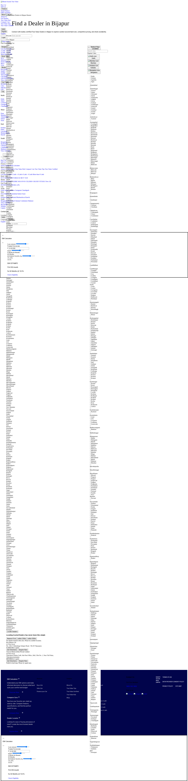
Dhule (93, 239)
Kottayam (94, 404)
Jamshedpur (93, 353)
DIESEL (3, 88)
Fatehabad (94, 260)
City (7, 40)
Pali (92, 514)
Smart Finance (5, 11)
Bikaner (93, 182)
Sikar (92, 620)
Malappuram (94, 436)
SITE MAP (178, 686)
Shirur (93, 616)
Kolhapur (94, 396)
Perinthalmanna (94, 533)
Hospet (93, 321)
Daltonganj (94, 224)
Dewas (93, 235)
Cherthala (94, 207)
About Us (4, 17)
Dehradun (94, 231)
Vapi (92, 692)
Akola (93, 96)
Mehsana (94, 449)
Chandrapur (93, 200)
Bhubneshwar (5, 133)
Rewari (93, 576)
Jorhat (93, 366)
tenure (9, 251)
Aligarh (93, 99)
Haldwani (94, 297)
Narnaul (93, 491)
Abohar (93, 78)
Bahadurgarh (94, 724)
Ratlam (93, 570)
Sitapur (93, 627)
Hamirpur (94, 299)
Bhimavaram (94, 168)
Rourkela (94, 583)
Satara (93, 600)
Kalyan (93, 374)
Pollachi (93, 535)
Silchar (93, 622)
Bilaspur (93, 184)
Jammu (93, 348)
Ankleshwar (93, 117)
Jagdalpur (94, 339)
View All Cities (5, 151)
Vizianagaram (94, 710)
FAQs (68, 698)
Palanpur (94, 512)
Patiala (93, 526)
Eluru (92, 247)
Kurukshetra (93, 415)
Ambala (93, 103)
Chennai (3, 145)
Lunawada (94, 424)
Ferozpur (94, 752)
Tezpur (93, 655)
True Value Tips (6, 24)
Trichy (93, 676)
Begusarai (94, 150)
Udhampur (94, 682)
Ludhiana (94, 422)
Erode (93, 251)
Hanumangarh (94, 302)
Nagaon (93, 477)
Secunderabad (94, 606)
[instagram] (138, 694)
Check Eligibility (12, 275)
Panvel (93, 521)
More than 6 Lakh (38, 174)
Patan (92, 523)
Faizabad (94, 254)
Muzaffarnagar (94, 470)
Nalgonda (94, 484)
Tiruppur (93, 673)
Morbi (93, 459)
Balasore (93, 129)
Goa (92, 274)
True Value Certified (7, 25)
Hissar (93, 314)
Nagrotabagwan (95, 742)
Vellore (93, 697)
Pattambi (93, 530)
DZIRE (3, 73)
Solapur (93, 634)
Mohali (93, 456)
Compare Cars (5, 22)
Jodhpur (93, 364)
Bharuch (93, 159)
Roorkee (93, 579)
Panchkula (94, 517)
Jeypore (93, 357)
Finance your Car (42, 691)
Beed (92, 149)
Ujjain (93, 685)
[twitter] (144, 694)
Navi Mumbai (92, 495)
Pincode (8, 36)
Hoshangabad (94, 318)
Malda (93, 438)
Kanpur (93, 378)
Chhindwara (93, 210)
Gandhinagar (94, 269)
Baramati (94, 136)
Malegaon (94, 440)
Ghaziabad (94, 272)
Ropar (93, 581)
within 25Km (22, 639)
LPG (2, 89)
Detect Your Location (95, 48)
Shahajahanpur (94, 611)
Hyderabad (4, 144)
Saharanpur (94, 588)
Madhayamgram (95, 427)
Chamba (93, 727)
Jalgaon (93, 344)
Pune (2, 113)
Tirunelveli (94, 669)
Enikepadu (94, 249)
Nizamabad (94, 505)
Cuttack (93, 223)
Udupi (93, 683)
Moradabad (94, 457)
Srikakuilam (93, 646)
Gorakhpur (94, 281)
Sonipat (93, 636)
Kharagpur (94, 389)
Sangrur (93, 597)
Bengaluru (4, 142)
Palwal (93, 516)
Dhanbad (94, 237)
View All (3, 80)
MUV (3, 63)
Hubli (93, 327)
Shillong (93, 613)
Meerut (93, 447)
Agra (92, 81)
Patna (2, 129)
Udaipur (93, 680)
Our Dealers (4, 18)
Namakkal (94, 486)
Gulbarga (94, 371)
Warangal (94, 712)
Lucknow (4, 102)
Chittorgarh (94, 212)
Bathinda (94, 726)
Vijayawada (93, 703)
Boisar (93, 187)
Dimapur (94, 242)
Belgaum (94, 152)
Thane (93, 657)
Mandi (93, 442)
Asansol (93, 119)
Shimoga (94, 618)
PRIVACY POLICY (167, 686)
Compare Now (14, 713)
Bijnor (93, 180)
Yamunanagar (94, 715)
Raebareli (94, 549)
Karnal (93, 383)
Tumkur (93, 678)
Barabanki (94, 134)
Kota (92, 403)
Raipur (93, 553)
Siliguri (93, 623)
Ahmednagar (94, 89)
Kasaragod (94, 387)
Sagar (93, 586)
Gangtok (93, 270)
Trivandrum (94, 662)
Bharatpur (94, 157)
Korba (93, 401)
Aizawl (93, 90)
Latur (92, 417)
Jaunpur (93, 355)
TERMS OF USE (167, 677)
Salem (93, 590)
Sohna (93, 630)
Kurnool (93, 412)
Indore (3, 119)
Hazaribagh (94, 309)
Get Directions (12, 650)
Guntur (93, 288)
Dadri (93, 729)
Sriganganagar (94, 643)
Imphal (93, 332)
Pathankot (94, 524)
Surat (2, 120)
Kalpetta (93, 373)
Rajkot (93, 558)
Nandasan (94, 487)
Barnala (93, 145)
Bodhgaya (94, 186)
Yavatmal (94, 717)
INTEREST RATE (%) (14, 256)
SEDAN (3, 60)
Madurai (3, 149)
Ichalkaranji (94, 330)
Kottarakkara (94, 736)
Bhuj (92, 179)
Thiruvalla (94, 660)
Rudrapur (94, 584)
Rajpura (93, 563)
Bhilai (93, 163)
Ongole (93, 509)
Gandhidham (94, 265)
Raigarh (93, 551)
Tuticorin (94, 664)
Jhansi (93, 359)
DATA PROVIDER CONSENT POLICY (173, 681)
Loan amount (11, 244)
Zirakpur (93, 719)
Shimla (93, 614)
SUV (2, 58)
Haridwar (94, 306)
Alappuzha (94, 97)
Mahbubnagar (94, 433)
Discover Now (14, 692)
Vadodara (94, 687)
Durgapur (94, 246)
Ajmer (93, 92)
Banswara (94, 133)
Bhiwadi (93, 170)
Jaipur (3, 101)
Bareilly (93, 143)
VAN (2, 65)
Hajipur (93, 295)
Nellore (93, 503)
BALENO (4, 69)
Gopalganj (94, 279)
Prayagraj (94, 544)
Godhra (93, 276)
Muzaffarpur (94, 473)
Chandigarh (4, 106)
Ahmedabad (4, 117)
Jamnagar (94, 350)
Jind (92, 362)
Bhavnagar (94, 161)
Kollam (93, 399)
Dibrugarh (94, 240)
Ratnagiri (94, 572)
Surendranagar (94, 653)
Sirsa (92, 625)
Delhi (2, 99)
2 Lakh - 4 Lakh (6, 50)
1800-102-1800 (131, 686)
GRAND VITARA (39, 181)
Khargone (94, 390)
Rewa (93, 574)
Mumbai (3, 115)
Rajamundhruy (94, 556)
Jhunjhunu (94, 360)
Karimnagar (93, 382)
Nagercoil (94, 480)
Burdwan (94, 140)
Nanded (93, 489)
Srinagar (93, 648)
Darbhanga (94, 226)
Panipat (93, 519)
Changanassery (94, 203)
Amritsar (93, 110)
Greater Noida (93, 283)
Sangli (93, 595)
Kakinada (94, 369)
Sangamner (94, 593)
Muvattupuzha (94, 466)
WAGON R (4, 75)
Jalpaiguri (94, 346)
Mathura (93, 445)
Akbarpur (94, 94)
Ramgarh (94, 567)
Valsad (93, 690)
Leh (92, 419)
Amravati (94, 106)
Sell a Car (40, 688)
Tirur (92, 674)
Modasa (93, 452)
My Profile (4, 204)
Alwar (93, 101)
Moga (93, 454)
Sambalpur (94, 592)
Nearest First (11, 639)
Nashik (93, 493)
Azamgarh (94, 124)
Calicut (93, 406)
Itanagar (93, 336)
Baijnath (93, 127)
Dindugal (94, 244)
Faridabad (94, 256)
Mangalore (94, 443)
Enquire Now (23, 650)
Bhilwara (94, 164)
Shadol (93, 607)
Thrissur (93, 666)
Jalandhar (94, 343)
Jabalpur (93, 337)
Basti (92, 147)
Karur (93, 385)
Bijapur (93, 699)
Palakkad (94, 510)
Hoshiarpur (94, 320)
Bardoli (93, 141)
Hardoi (93, 304)
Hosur (93, 323)
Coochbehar (93, 219)
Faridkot (93, 258)
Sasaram (93, 599)
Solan (93, 632)
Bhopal (93, 173)
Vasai (92, 696)
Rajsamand (94, 565)
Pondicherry (93, 539)
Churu (93, 214)
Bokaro (93, 189)
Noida (93, 507)
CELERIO (4, 76)
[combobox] (16, 224)
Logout (3, 208)
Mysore (93, 475)
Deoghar (93, 233)
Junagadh (94, 367)
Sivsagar (93, 629)
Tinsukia (93, 667)
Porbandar (94, 540)
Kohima (93, 394)
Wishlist (3, 206)
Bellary (93, 131)
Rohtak (93, 577)
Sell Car (3, 7)
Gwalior (93, 293)
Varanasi (93, 694)
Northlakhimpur (95, 745)
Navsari (93, 498)
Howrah (93, 325)
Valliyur (93, 689)
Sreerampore (94, 639)
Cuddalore (94, 221)
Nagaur (93, 479)
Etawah (93, 253)
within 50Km (32, 639)
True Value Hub (6, 20)
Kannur (93, 376)
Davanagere (93, 230)
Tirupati (93, 671)
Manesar (93, 738)
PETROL (4, 84)
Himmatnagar (94, 313)
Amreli (93, 108)
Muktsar (93, 461)
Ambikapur (94, 104)
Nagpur (93, 482)
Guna (92, 286)
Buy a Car (40, 685)
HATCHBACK (6, 62)
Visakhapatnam (94, 706)
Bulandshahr (94, 196)
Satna (92, 602)
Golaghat (94, 277)
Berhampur (94, 156)
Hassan (93, 307)
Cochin (93, 392)
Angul (93, 113)
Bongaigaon (93, 193)
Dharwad (94, 731)
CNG (2, 86)
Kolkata (3, 128)
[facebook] (130, 694)
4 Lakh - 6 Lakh (6, 52)
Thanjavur (94, 659)
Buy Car (3, 5)
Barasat (93, 138)
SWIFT (3, 71)
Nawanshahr (94, 502)
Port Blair (94, 542)
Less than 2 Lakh (6, 49)
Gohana (93, 733)
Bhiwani (93, 171)
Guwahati (4, 131)
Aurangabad (93, 122)
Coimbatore (4, 147)
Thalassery (94, 747)
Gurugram (4, 104)
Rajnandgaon (94, 562)
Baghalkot (94, 126)
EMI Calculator (5, 12)
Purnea (93, 547)
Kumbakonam (94, 410)
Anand (93, 111)
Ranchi (3, 135)
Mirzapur (94, 450)
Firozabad (94, 261)
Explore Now (13, 731)
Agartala (93, 80)
